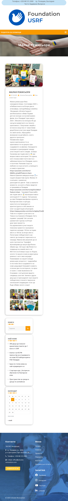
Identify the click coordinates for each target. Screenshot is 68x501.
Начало (38, 446)
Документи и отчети (43, 464)
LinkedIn (41, 491)
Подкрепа (39, 457)
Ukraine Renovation (26, 95)
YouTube (42, 486)
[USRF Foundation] (34, 17)
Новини (38, 450)
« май (10, 420)
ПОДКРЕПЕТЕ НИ (12, 468)
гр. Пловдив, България (44, 1)
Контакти (38, 461)
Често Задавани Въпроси (34, 4)
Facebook (42, 475)
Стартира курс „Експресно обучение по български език (20, 372)
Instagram (42, 480)
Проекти (38, 453)
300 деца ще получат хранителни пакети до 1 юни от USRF (19, 346)
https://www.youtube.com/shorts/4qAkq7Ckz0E (27, 211)
